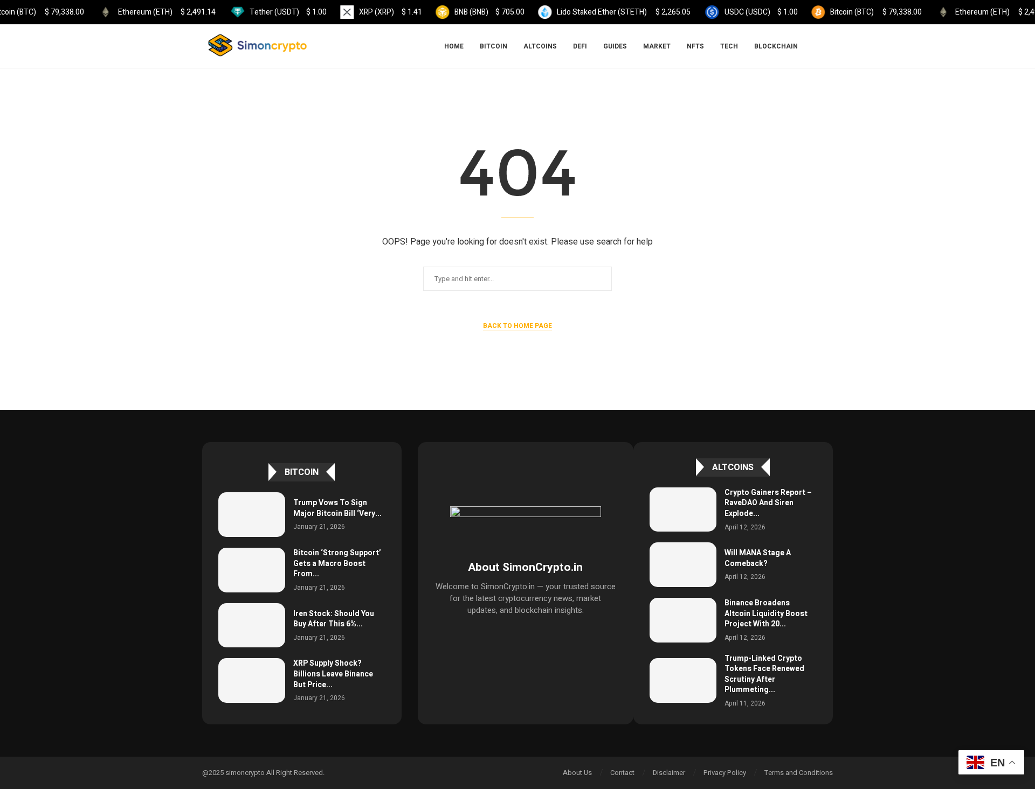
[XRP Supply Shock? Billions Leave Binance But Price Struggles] (251, 680)
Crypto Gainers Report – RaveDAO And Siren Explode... (768, 503)
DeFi (580, 46)
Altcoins (540, 46)
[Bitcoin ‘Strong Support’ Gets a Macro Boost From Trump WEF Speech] (251, 570)
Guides (615, 46)
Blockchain (776, 46)
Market (657, 46)
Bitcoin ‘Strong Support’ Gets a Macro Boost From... (337, 563)
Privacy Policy (724, 772)
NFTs (695, 46)
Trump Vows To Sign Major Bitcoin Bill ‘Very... (337, 508)
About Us (577, 772)
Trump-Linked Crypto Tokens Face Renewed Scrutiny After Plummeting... (764, 674)
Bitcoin (493, 46)
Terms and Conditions (798, 772)
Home (454, 46)
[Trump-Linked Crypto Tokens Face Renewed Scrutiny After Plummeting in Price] (683, 680)
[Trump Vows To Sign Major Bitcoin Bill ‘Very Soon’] (251, 514)
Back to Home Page (517, 326)
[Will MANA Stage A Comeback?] (683, 564)
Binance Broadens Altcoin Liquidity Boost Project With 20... (766, 613)
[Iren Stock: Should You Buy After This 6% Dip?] (251, 625)
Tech (729, 46)
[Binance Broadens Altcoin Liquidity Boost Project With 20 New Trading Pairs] (683, 620)
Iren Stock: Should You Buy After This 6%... (333, 619)
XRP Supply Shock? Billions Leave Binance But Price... (333, 674)
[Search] (827, 46)
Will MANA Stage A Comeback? (757, 558)
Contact (622, 772)
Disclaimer (669, 772)
